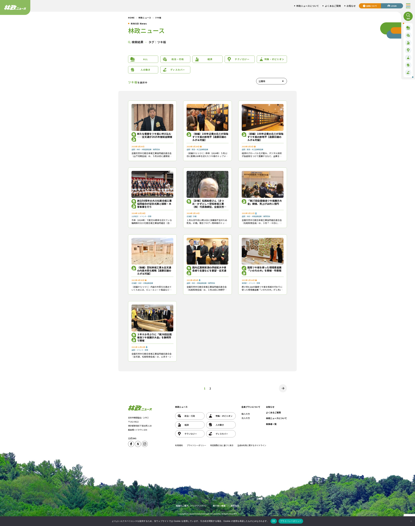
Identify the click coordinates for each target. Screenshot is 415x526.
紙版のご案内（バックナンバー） (192, 505)
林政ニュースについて (276, 418)
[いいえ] (411, 521)
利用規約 (179, 445)
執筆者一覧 (271, 424)
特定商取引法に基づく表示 (221, 445)
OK (273, 521)
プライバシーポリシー (196, 445)
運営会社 (235, 505)
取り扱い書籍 (219, 505)
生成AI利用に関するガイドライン (251, 445)
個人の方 (245, 413)
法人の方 (245, 418)
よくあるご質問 (273, 412)
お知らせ (270, 406)
